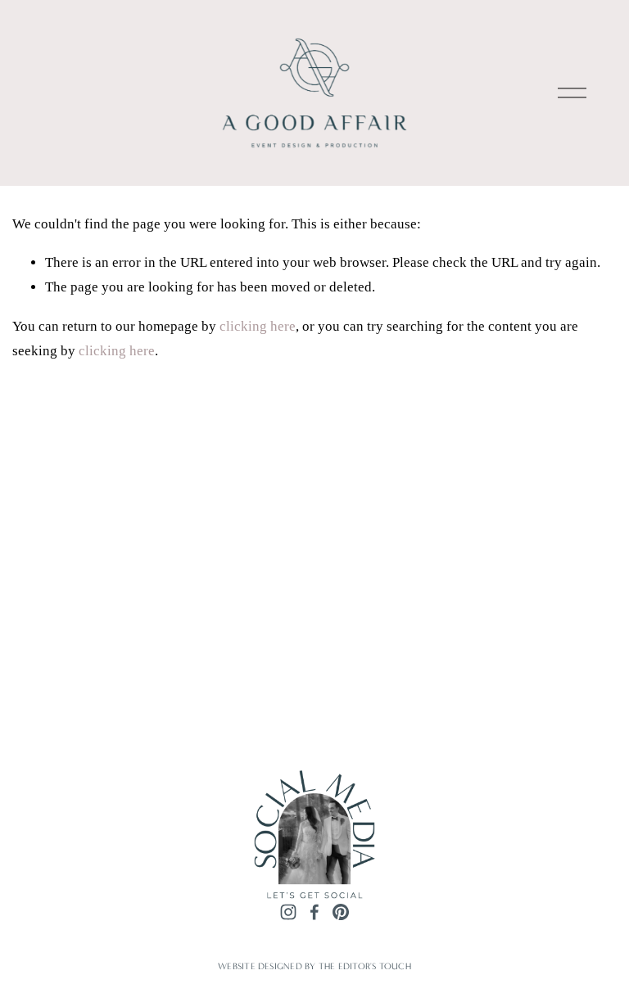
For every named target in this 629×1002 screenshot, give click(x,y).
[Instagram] (288, 912)
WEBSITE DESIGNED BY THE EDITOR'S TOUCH (314, 965)
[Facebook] (314, 912)
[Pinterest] (341, 912)
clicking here (257, 326)
